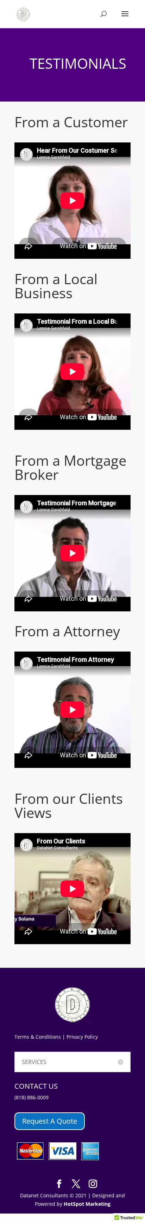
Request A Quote (49, 1121)
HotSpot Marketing (87, 1203)
